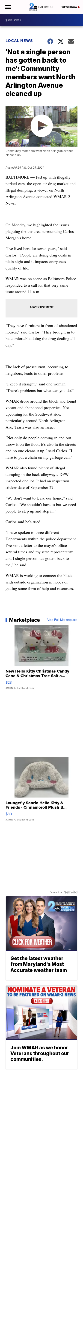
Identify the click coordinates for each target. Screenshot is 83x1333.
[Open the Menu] (7, 7)
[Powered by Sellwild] (70, 892)
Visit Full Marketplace (62, 620)
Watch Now (70, 7)
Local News (19, 40)
